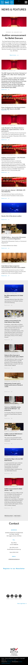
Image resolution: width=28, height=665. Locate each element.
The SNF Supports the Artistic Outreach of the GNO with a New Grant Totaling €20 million (13, 75)
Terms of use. (10, 660)
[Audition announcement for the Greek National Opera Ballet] (14, 313)
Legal (15, 660)
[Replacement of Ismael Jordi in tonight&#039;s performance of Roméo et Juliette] (14, 376)
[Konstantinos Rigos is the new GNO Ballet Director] (14, 452)
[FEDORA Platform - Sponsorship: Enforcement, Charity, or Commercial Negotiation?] (14, 229)
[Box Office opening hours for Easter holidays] (14, 288)
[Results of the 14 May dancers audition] (14, 208)
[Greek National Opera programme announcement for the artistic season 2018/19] (14, 258)
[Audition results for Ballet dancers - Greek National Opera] (14, 426)
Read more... (13, 55)
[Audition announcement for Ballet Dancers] (14, 22)
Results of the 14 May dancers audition (11, 216)
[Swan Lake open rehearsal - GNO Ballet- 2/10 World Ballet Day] (14, 182)
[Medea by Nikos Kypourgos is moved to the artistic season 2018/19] (14, 348)
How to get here (21, 603)
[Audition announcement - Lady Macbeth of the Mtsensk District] (14, 149)
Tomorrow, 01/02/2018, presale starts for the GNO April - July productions (12, 409)
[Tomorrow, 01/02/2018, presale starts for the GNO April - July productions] (14, 400)
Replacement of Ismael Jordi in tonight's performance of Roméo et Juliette (13, 385)
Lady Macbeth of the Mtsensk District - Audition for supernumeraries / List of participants (12, 129)
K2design (9, 661)
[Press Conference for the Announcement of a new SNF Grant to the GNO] (14, 99)
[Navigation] (26, 1)
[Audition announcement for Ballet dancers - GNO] (14, 481)
